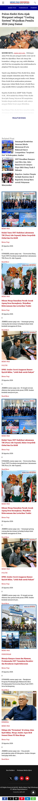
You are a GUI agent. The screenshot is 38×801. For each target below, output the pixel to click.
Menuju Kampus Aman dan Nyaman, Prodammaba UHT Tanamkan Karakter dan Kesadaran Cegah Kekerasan (17, 661)
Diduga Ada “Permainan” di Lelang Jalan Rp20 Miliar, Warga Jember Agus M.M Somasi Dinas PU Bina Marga (18, 732)
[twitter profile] (11, 778)
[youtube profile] (27, 778)
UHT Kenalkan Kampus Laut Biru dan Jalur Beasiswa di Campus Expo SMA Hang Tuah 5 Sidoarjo (25, 164)
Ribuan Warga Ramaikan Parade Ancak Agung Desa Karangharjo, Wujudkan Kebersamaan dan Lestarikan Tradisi (17, 303)
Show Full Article (19, 118)
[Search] (34, 2)
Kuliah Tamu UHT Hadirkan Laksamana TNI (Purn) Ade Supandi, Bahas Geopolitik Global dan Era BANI (18, 235)
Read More (5, 262)
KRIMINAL (5, 722)
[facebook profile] (16, 778)
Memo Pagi (6, 242)
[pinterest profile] (22, 778)
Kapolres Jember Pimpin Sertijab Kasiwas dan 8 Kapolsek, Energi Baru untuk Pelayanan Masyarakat (19, 179)
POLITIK (4, 365)
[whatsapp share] (33, 799)
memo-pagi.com (19, 53)
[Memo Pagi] (20, 1)
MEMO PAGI (12, 8)
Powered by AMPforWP (19, 792)
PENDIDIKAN (23, 8)
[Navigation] (2, 2)
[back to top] (33, 792)
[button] (4, 798)
